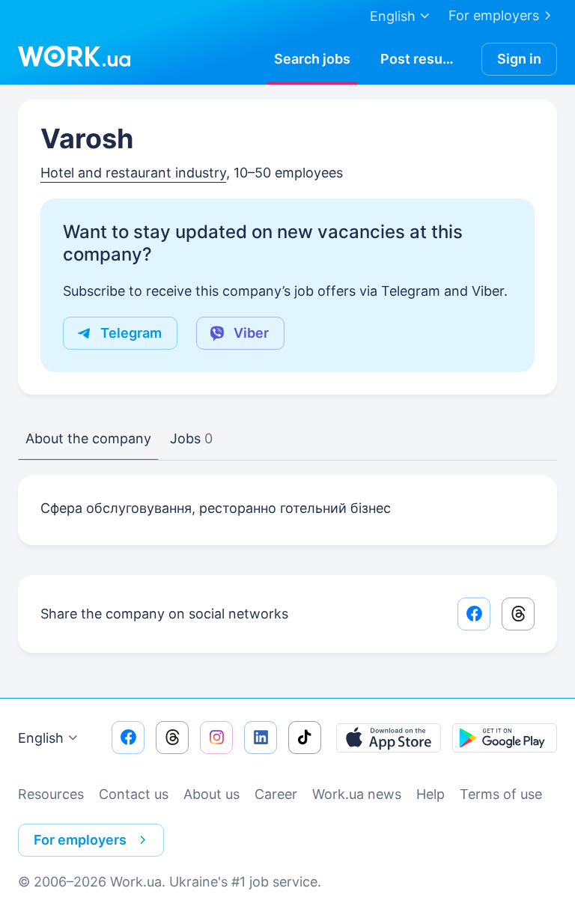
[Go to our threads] (172, 737)
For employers (493, 15)
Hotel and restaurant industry (133, 172)
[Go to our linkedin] (260, 737)
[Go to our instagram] (216, 737)
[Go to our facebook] (128, 737)
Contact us (133, 794)
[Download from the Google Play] (504, 737)
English (41, 738)
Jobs (191, 438)
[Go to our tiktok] (304, 737)
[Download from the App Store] (388, 737)
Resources (51, 794)
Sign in (519, 59)
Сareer (276, 794)
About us (211, 794)
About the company (88, 438)
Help (430, 794)
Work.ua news (356, 794)
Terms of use (501, 794)
